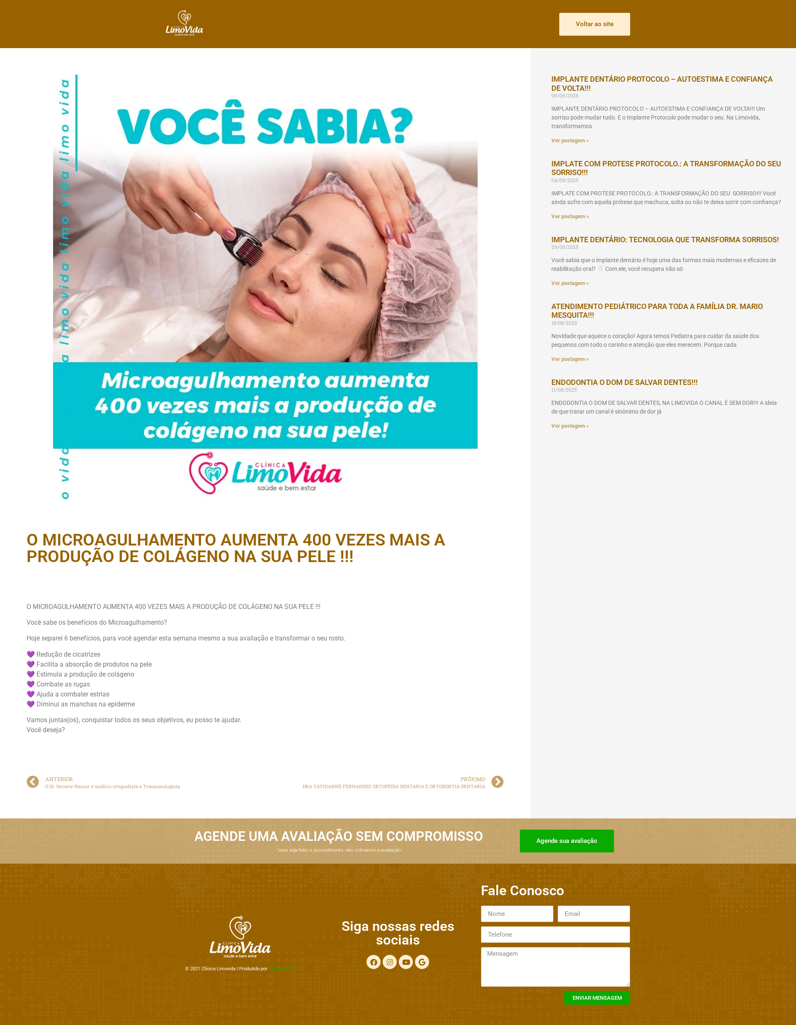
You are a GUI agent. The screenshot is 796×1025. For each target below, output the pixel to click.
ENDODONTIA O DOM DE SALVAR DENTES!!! (624, 382)
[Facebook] (373, 962)
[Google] (422, 962)
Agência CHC (282, 968)
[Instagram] (390, 962)
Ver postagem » (570, 140)
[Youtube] (406, 962)
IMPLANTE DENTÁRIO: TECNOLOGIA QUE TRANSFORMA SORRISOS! (665, 239)
